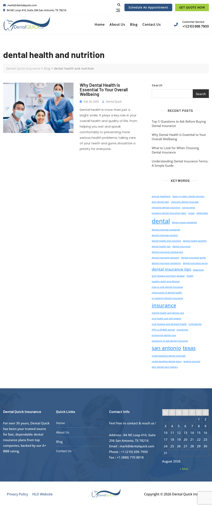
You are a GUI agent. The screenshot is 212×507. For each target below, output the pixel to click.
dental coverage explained (166, 229)
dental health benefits (195, 240)
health (190, 275)
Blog (133, 24)
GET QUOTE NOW (192, 7)
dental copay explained (184, 222)
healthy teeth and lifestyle (166, 281)
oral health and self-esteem (166, 318)
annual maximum (161, 196)
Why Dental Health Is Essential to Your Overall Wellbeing (104, 89)
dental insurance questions (166, 263)
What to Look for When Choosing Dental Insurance (175, 150)
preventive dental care (164, 335)
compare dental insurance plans (169, 213)
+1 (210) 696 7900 (195, 24)
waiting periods (191, 361)
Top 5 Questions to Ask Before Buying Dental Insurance (179, 123)
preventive (182, 329)
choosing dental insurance (166, 207)
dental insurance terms (195, 263)
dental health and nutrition (166, 240)
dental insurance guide (193, 257)
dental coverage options (165, 235)
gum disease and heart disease (168, 275)
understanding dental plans (167, 361)
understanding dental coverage (169, 355)
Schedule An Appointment (148, 7)
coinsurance (188, 207)
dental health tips (161, 246)
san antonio (166, 347)
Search (157, 85)
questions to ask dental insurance (170, 340)
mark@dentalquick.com (22, 5)
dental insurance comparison (167, 252)
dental (161, 221)
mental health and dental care (168, 312)
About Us (117, 24)
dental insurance (181, 246)
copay (191, 213)
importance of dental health (167, 292)
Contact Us (151, 24)
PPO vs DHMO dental (163, 329)
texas (189, 347)
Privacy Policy (17, 494)
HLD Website (42, 494)
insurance (164, 305)
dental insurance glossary (165, 257)
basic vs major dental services (188, 196)
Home (100, 24)
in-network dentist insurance (167, 298)
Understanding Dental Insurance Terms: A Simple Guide (180, 163)
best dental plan (160, 201)
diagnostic (198, 269)
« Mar (184, 469)
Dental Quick (114, 101)
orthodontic (195, 324)
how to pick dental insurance (167, 287)
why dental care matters (165, 367)
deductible (202, 213)
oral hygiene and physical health (169, 324)
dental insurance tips (171, 269)
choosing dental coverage (185, 201)
